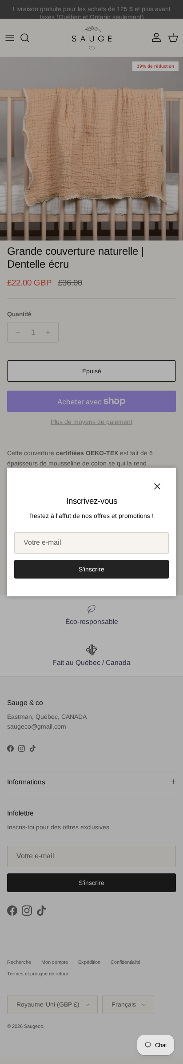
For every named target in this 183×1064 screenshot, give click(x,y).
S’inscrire (91, 569)
